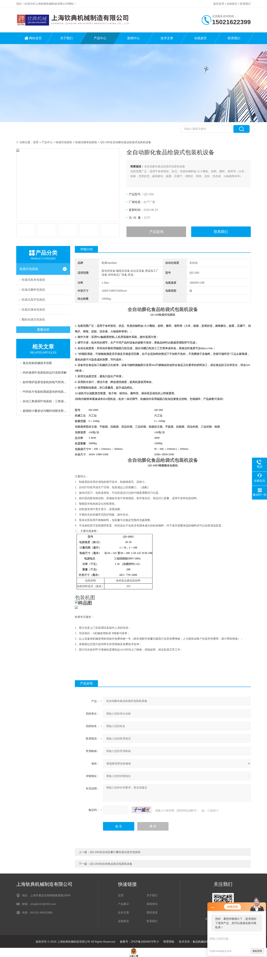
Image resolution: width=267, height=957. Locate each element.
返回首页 (218, 3)
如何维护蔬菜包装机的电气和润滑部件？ (45, 382)
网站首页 (35, 38)
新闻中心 (133, 38)
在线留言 (232, 3)
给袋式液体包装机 (86, 142)
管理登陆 (168, 941)
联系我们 (245, 3)
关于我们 (66, 38)
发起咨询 (257, 951)
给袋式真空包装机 (33, 299)
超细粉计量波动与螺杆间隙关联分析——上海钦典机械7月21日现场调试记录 (45, 410)
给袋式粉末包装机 (33, 279)
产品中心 (100, 38)
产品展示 (123, 904)
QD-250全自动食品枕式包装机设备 (111, 863)
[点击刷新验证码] (141, 810)
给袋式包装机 (64, 142)
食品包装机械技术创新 (37, 363)
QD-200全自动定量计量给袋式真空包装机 (115, 852)
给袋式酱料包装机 (33, 289)
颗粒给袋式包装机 (33, 319)
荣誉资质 (152, 912)
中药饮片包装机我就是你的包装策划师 (45, 391)
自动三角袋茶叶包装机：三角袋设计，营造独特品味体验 (45, 401)
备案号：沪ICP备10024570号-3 (139, 941)
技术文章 (167, 38)
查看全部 (43, 329)
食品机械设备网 (202, 941)
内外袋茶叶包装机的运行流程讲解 (45, 372)
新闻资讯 (152, 904)
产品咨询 (156, 232)
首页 (36, 142)
